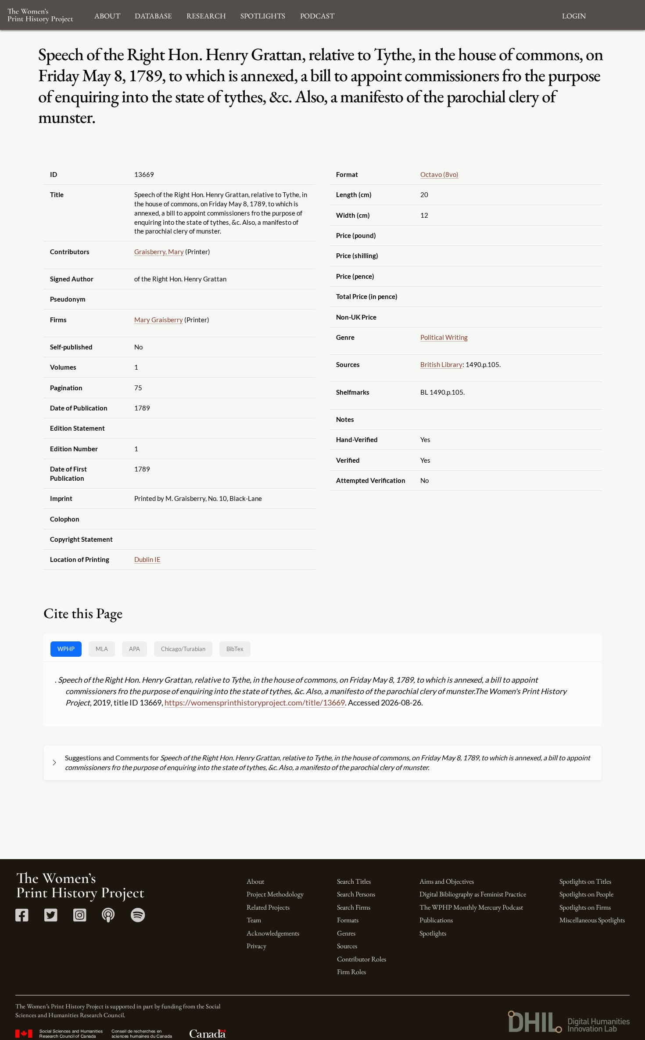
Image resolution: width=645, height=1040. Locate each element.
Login (574, 15)
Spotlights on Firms (585, 907)
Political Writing (444, 337)
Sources (347, 945)
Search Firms (353, 907)
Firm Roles (351, 971)
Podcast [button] (317, 15)
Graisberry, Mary (159, 252)
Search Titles (354, 881)
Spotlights (432, 933)
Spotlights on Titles (585, 881)
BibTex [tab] (235, 648)
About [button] (107, 15)
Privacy (256, 945)
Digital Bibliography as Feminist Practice (472, 894)
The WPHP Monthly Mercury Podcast (471, 907)
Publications (436, 920)
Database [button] (153, 15)
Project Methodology (275, 894)
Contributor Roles (361, 959)
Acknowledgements (273, 933)
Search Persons (356, 894)
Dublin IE (147, 559)
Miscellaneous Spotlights (592, 920)
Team (254, 920)
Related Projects (268, 907)
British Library (441, 364)
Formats (347, 920)
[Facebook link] (21, 918)
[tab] (183, 649)
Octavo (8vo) (439, 174)
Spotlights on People (586, 894)
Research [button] (206, 15)
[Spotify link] (138, 918)
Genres (346, 933)
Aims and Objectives (446, 881)
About (255, 881)
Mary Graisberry (158, 320)
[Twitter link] (50, 918)
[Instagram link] (79, 918)
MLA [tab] (102, 648)
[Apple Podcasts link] (108, 918)
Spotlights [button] (262, 15)
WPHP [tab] (66, 648)
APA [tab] (134, 648)
